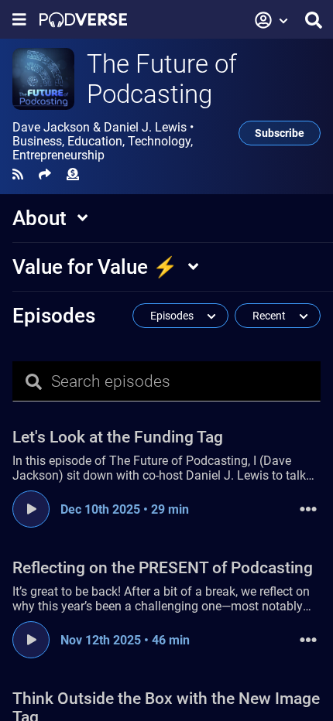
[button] (272, 20)
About (39, 218)
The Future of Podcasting (162, 79)
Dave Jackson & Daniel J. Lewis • (103, 141)
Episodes (53, 315)
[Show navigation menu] (19, 20)
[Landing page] (83, 20)
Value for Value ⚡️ (94, 266)
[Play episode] (31, 509)
